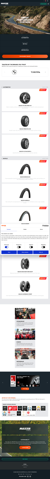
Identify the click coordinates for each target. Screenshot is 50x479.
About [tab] (41, 229)
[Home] (4, 4)
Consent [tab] (8, 229)
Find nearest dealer (25, 56)
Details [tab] (25, 229)
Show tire (25, 388)
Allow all (41, 252)
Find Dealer (43, 3)
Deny (9, 252)
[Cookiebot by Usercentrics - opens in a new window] (43, 226)
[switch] (19, 247)
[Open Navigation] (48, 4)
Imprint (25, 467)
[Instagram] (30, 476)
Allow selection (25, 252)
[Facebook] (28, 476)
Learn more (25, 447)
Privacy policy (25, 465)
